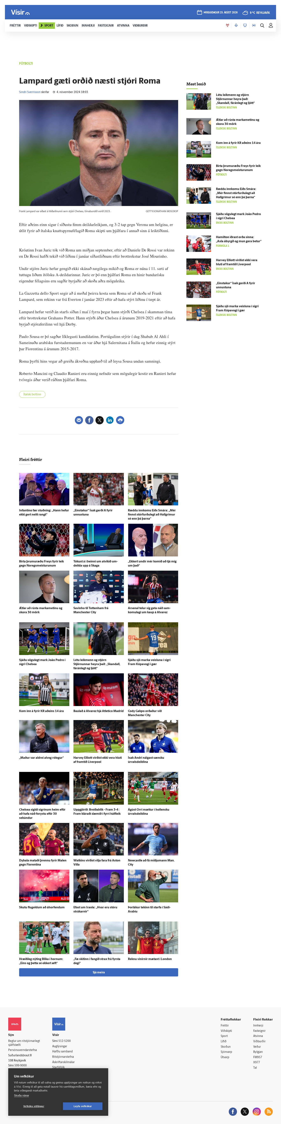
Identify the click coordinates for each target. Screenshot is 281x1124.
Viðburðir (259, 1041)
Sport (224, 1036)
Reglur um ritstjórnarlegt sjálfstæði (24, 1043)
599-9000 (20, 1065)
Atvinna (258, 1036)
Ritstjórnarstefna (63, 1057)
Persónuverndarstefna (22, 1050)
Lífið (223, 1041)
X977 (256, 1062)
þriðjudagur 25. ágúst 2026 (221, 13)
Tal (255, 1067)
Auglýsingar (59, 1046)
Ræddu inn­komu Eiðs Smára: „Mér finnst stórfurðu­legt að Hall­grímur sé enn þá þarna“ (152, 514)
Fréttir (225, 1025)
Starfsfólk (58, 1067)
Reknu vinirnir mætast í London (150, 959)
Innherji (258, 1025)
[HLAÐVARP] (236, 25)
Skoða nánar (21, 1095)
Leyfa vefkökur (83, 1106)
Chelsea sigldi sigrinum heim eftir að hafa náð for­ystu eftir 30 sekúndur (42, 814)
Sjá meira (99, 972)
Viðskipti (226, 1031)
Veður (257, 1046)
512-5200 (64, 1041)
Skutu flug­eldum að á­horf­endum (42, 907)
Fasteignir (259, 1031)
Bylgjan (258, 1052)
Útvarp (225, 1057)
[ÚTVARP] (254, 25)
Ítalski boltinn (32, 394)
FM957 (257, 1057)
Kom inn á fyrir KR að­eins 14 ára (41, 711)
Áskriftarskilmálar (63, 1062)
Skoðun (226, 1046)
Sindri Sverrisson (30, 92)
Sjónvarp (226, 1052)
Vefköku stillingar (33, 1106)
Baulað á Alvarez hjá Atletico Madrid (98, 711)
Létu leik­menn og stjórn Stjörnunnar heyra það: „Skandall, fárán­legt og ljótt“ (96, 664)
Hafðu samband (62, 1051)
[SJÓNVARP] (245, 25)
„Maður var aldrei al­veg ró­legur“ (41, 758)
